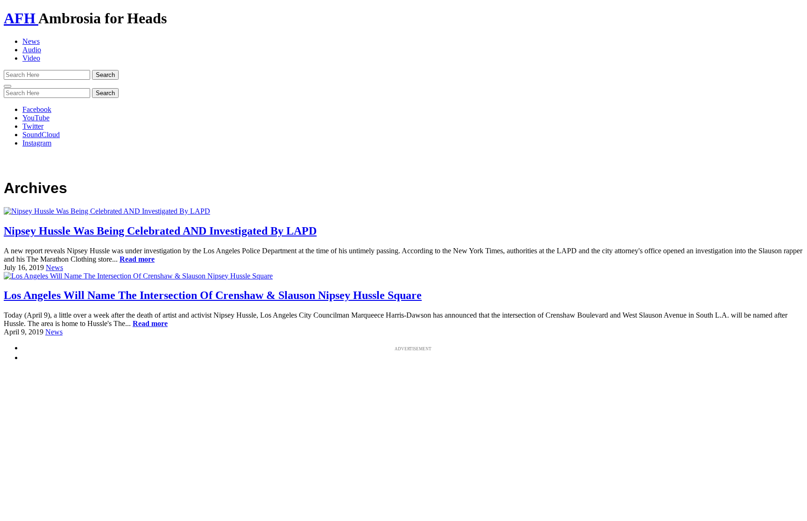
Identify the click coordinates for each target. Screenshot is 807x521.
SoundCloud (41, 135)
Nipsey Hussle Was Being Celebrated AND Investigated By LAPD (160, 231)
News (31, 41)
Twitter (32, 126)
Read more (137, 259)
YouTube (36, 118)
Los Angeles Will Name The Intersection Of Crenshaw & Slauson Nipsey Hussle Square (213, 295)
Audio (31, 50)
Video (31, 58)
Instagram (36, 143)
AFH (21, 18)
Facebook (36, 109)
